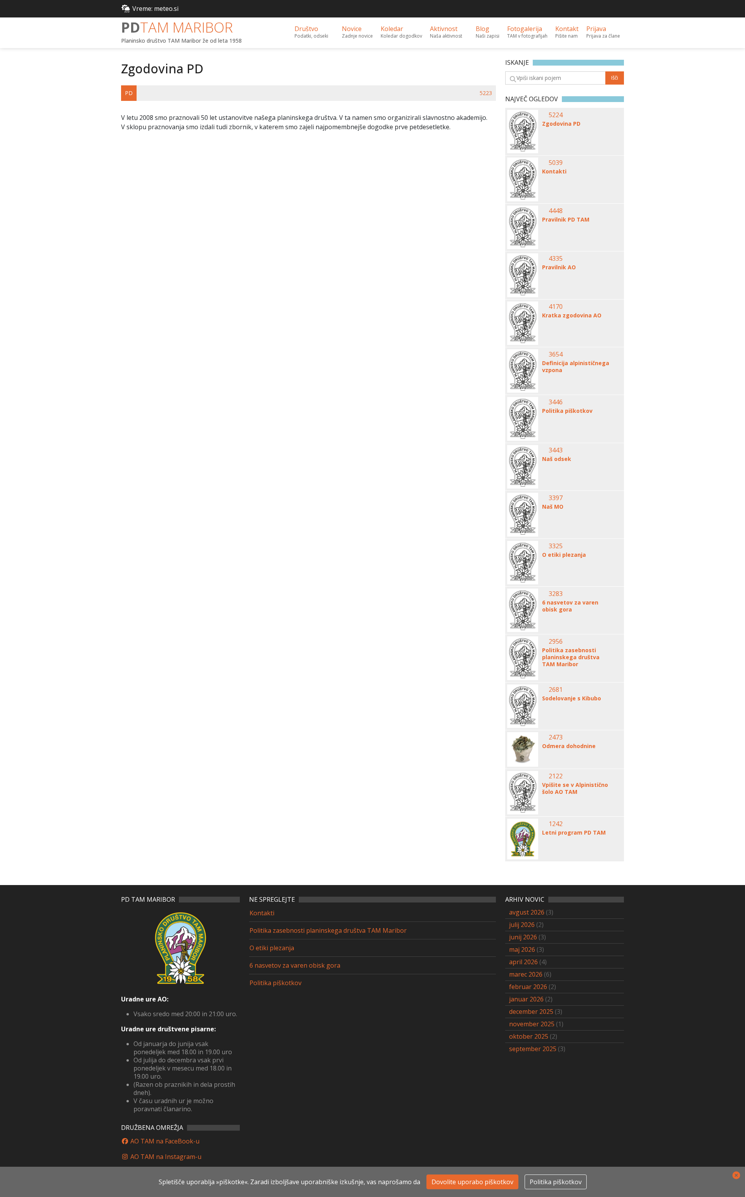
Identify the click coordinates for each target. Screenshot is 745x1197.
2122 (556, 776)
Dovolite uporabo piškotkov (472, 1182)
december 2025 (531, 1011)
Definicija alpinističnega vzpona (575, 367)
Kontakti (554, 171)
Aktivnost (446, 31)
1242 (556, 823)
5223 (486, 93)
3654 (556, 354)
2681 (556, 689)
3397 (556, 498)
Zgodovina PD (561, 123)
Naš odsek (556, 459)
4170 (556, 306)
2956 (556, 641)
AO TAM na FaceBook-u (164, 1141)
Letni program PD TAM (574, 832)
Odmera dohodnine (569, 746)
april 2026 (523, 962)
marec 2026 (525, 974)
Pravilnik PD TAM (565, 219)
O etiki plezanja (564, 554)
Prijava (603, 31)
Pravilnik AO (559, 267)
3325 (556, 546)
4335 (556, 258)
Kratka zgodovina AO (571, 315)
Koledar (401, 31)
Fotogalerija (527, 31)
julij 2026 (522, 924)
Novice (357, 31)
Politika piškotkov (567, 410)
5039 (556, 162)
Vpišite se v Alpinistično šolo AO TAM (575, 788)
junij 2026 (523, 937)
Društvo (311, 31)
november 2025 (531, 1024)
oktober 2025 (528, 1036)
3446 (556, 402)
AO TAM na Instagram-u (165, 1156)
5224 (556, 115)
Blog (487, 31)
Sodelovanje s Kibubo (571, 698)
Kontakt (567, 31)
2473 (556, 737)
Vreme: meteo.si (155, 8)
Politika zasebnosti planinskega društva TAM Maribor (570, 657)
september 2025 (532, 1049)
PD (177, 27)
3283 (556, 593)
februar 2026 (528, 986)
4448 (556, 210)
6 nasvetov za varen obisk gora (570, 606)
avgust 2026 (526, 912)
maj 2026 (522, 949)
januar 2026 (526, 999)
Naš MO (552, 506)
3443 (556, 450)
